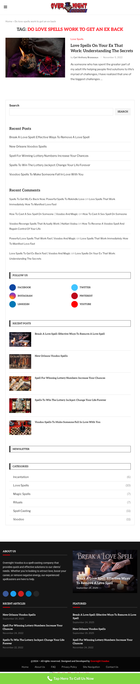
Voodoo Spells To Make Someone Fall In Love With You (46, 174)
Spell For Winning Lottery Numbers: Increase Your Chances (48, 156)
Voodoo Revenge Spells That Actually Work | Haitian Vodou (43, 223)
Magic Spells (72, 494)
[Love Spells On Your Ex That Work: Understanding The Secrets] (35, 57)
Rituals (72, 502)
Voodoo (72, 519)
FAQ (53, 666)
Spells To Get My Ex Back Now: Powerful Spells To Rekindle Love (46, 199)
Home (8, 21)
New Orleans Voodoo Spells (28, 146)
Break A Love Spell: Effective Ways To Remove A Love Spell (49, 137)
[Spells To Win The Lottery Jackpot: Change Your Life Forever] (20, 405)
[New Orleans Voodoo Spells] (20, 361)
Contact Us (112, 666)
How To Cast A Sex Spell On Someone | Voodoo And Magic (43, 213)
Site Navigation (91, 666)
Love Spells (72, 485)
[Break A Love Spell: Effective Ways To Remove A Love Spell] (20, 339)
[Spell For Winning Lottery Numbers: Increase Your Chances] (20, 383)
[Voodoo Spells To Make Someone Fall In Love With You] (20, 427)
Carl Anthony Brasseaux (85, 57)
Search (14, 105)
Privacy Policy (69, 666)
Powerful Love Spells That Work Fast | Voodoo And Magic (42, 238)
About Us (40, 666)
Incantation (72, 477)
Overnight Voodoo (99, 661)
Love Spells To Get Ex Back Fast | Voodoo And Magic (40, 253)
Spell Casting (72, 511)
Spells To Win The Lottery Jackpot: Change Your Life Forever (49, 165)
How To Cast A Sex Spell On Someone (105, 213)
